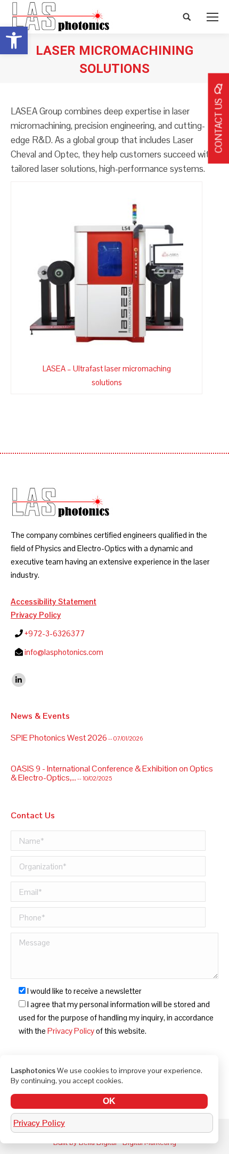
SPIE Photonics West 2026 (59, 732)
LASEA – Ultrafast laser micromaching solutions (107, 375)
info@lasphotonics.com (63, 652)
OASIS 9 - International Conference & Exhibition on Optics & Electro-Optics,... (112, 768)
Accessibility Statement (53, 601)
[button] (14, 40)
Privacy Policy (36, 615)
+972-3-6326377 (54, 633)
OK (109, 1101)
